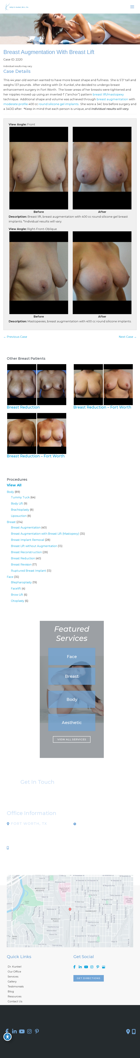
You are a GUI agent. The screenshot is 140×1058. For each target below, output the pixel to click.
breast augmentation (112, 99)
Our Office (14, 971)
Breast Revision (21, 564)
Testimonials (16, 986)
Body (10, 492)
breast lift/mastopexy (108, 94)
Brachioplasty (20, 509)
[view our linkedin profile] (80, 967)
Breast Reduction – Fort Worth (102, 407)
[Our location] (134, 1032)
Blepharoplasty (21, 582)
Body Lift (17, 503)
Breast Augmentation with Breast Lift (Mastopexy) (45, 533)
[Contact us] (128, 1032)
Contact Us (15, 1001)
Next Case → (128, 336)
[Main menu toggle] (132, 6)
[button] (71, 656)
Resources (14, 996)
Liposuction (19, 516)
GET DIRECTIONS (88, 978)
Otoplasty (17, 601)
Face (10, 577)
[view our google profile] (103, 967)
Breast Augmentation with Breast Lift (48, 52)
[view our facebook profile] (74, 967)
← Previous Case (15, 336)
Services (13, 976)
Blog (11, 991)
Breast (11, 522)
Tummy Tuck (20, 497)
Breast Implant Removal (27, 540)
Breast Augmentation (26, 527)
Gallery (12, 981)
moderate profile (15, 104)
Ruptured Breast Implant (28, 570)
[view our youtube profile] (86, 967)
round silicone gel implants (59, 104)
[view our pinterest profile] (97, 967)
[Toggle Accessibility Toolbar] (7, 1037)
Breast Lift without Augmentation (34, 546)
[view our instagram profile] (91, 967)
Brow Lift (17, 594)
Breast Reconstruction (26, 552)
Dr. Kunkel (14, 966)
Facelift (16, 588)
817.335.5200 (20, 848)
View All (14, 485)
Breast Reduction (23, 558)
